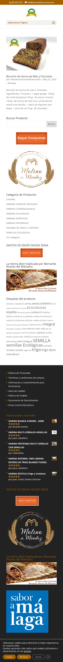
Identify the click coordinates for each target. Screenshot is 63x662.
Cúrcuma (22, 308)
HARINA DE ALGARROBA (23, 316)
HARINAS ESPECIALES (17, 218)
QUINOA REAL (18, 337)
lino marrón (28, 328)
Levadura (18, 329)
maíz (37, 328)
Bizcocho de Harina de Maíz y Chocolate (29, 76)
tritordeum (12, 354)
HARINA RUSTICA (35, 325)
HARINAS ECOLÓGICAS (17, 213)
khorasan (10, 329)
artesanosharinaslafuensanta (25, 79)
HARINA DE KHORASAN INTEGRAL (19, 320)
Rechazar (24, 657)
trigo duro (49, 350)
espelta (11, 312)
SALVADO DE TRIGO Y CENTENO (22, 227)
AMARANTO (19, 304)
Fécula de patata (23, 312)
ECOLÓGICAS (36, 308)
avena (35, 303)
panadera (17, 333)
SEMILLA (41, 340)
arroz (28, 303)
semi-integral (24, 341)
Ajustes (38, 657)
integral (49, 324)
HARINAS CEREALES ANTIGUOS (22, 204)
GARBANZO (36, 312)
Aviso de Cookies (16, 391)
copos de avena (12, 308)
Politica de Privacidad (19, 372)
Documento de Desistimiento (23, 400)
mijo (43, 328)
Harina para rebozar (20, 325)
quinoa (41, 332)
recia (27, 336)
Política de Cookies (17, 395)
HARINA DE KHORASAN (42, 316)
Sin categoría (13, 237)
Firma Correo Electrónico (21, 405)
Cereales (10, 199)
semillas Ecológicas (24, 345)
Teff (29, 350)
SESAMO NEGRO (14, 350)
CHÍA (54, 304)
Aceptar (9, 657)
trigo (36, 349)
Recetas (12, 83)
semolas (47, 345)
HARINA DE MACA (40, 320)
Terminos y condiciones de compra (26, 377)
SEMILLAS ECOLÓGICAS (18, 232)
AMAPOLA (10, 304)
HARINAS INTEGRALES (17, 223)
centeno (46, 303)
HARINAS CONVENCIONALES (20, 208)
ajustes (27, 651)
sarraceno (11, 341)
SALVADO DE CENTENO (39, 337)
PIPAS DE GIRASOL (29, 333)
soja (26, 350)
